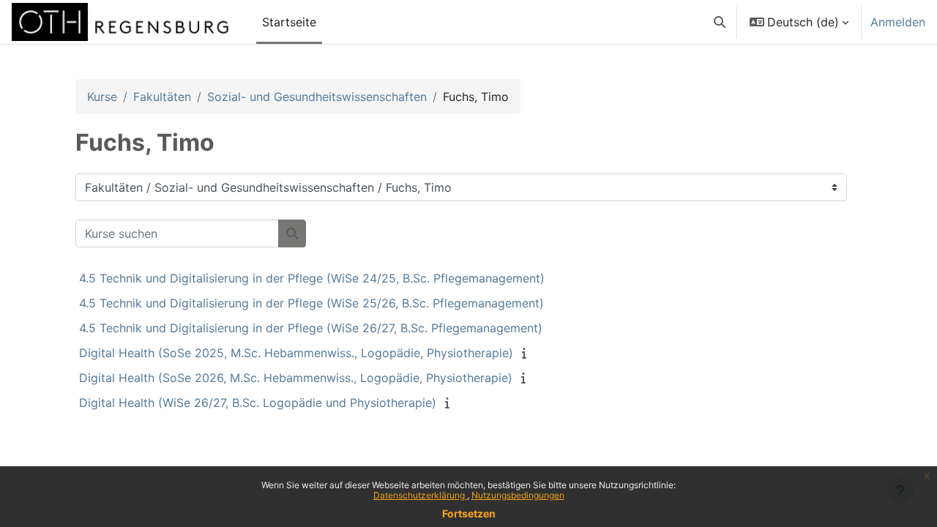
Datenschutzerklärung (420, 495)
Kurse (102, 96)
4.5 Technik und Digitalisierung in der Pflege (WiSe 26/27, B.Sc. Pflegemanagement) (310, 328)
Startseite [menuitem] (289, 22)
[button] (719, 22)
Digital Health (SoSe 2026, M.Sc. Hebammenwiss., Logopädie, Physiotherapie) (295, 377)
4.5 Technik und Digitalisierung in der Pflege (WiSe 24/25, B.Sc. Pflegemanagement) (312, 278)
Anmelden (897, 22)
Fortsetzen (469, 513)
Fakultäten (162, 96)
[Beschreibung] (527, 352)
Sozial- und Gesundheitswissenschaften (317, 96)
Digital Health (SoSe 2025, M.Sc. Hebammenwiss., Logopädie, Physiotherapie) (296, 352)
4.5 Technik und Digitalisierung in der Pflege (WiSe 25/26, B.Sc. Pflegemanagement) (311, 303)
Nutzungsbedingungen (517, 495)
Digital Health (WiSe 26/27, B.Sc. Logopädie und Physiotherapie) (257, 402)
